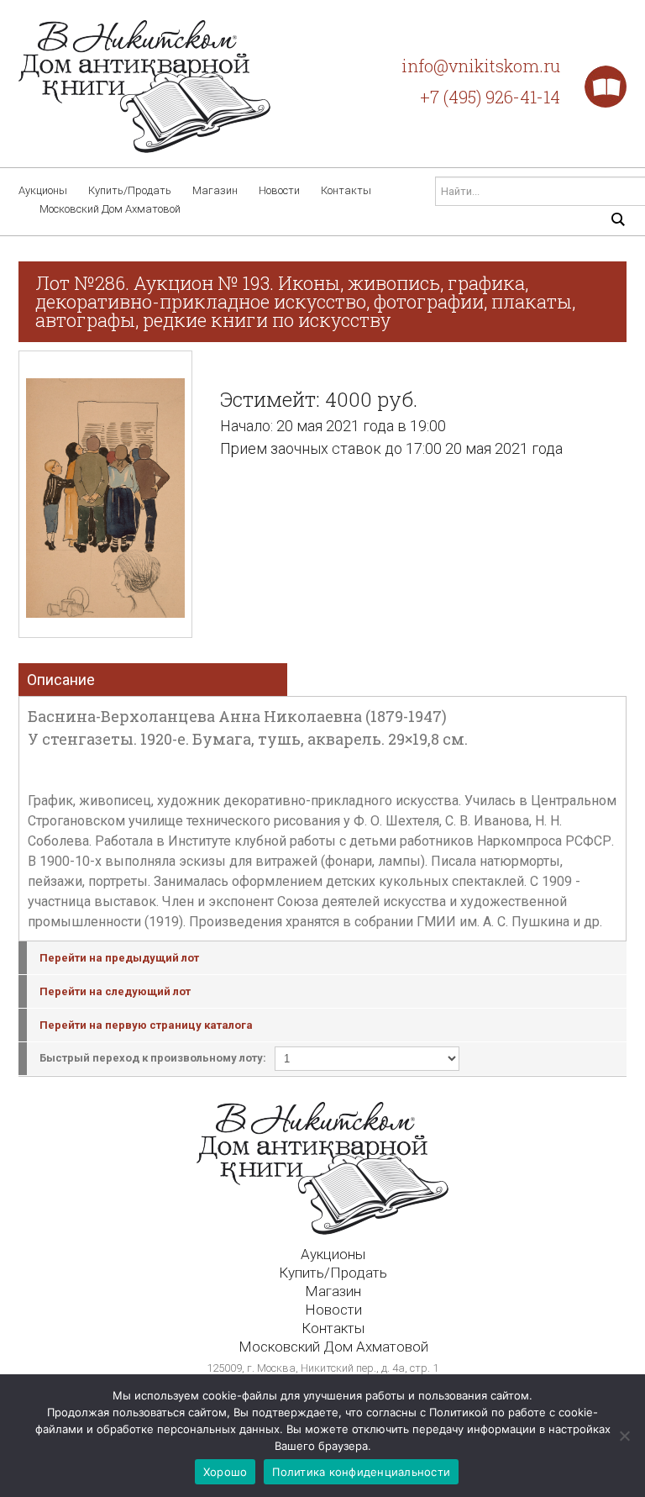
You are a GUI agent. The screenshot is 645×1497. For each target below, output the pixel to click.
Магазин (215, 190)
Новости (279, 190)
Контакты (346, 190)
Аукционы (42, 190)
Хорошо (225, 1472)
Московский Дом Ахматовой (110, 209)
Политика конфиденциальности (361, 1472)
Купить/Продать (129, 190)
